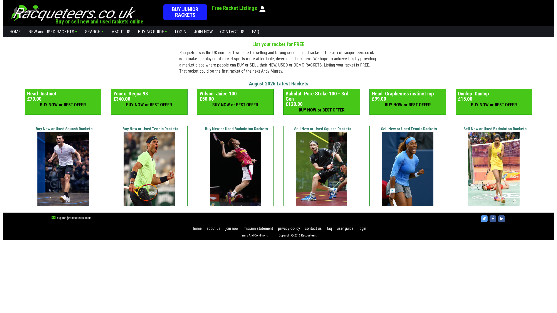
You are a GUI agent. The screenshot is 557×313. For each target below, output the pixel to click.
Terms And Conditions (254, 235)
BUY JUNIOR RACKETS (185, 12)
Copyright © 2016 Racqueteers (298, 235)
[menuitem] (15, 31)
